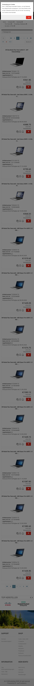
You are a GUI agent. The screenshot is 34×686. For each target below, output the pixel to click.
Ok (29, 17)
